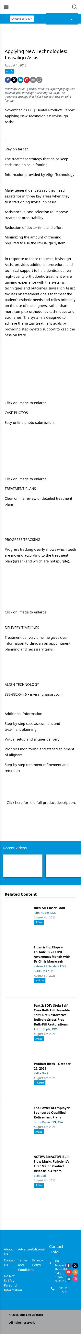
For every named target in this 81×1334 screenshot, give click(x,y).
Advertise (25, 1249)
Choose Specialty (20, 18)
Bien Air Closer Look (49, 908)
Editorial (38, 1249)
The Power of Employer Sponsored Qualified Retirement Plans (52, 1112)
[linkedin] (20, 80)
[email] (33, 80)
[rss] (75, 1272)
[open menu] (6, 7)
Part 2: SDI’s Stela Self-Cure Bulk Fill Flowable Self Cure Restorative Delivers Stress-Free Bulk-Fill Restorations (52, 1014)
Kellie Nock (41, 1073)
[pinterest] (27, 80)
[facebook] (8, 80)
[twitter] (14, 80)
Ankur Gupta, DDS (46, 1029)
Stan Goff (40, 1175)
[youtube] (69, 1272)
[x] (75, 1265)
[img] (40, 7)
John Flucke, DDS (45, 913)
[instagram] (75, 1279)
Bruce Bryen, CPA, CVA (48, 1122)
